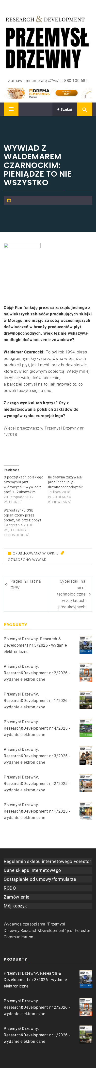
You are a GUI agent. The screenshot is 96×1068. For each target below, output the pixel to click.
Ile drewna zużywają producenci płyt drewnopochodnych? (65, 482)
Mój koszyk (15, 905)
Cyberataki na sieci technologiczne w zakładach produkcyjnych (71, 594)
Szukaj (66, 109)
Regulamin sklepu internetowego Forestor (47, 861)
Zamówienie (17, 897)
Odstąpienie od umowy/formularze (40, 879)
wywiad (39, 559)
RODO (10, 888)
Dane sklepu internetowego (32, 870)
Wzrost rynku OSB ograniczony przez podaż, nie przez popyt (22, 515)
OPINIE (52, 553)
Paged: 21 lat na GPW (26, 584)
